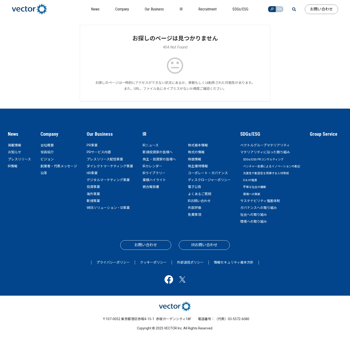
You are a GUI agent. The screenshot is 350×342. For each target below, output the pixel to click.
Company (49, 134)
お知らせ (14, 152)
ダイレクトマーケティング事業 (110, 166)
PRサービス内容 (99, 152)
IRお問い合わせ (199, 201)
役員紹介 (47, 152)
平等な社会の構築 (254, 187)
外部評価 (194, 208)
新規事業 (93, 201)
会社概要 (47, 145)
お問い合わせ (321, 9)
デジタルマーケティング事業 (108, 180)
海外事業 (93, 194)
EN (280, 9)
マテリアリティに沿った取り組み (265, 152)
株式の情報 (196, 152)
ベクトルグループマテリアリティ (265, 145)
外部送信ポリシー (190, 262)
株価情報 (194, 159)
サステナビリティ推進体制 (260, 201)
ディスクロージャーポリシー (209, 180)
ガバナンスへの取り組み (258, 208)
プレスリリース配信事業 (105, 159)
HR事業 (92, 173)
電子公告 (194, 187)
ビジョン (47, 159)
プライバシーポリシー (113, 262)
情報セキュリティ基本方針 (234, 262)
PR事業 (92, 145)
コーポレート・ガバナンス (208, 173)
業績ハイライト (154, 180)
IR (144, 134)
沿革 (43, 173)
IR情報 (12, 166)
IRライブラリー (154, 173)
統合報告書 (151, 187)
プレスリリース (19, 159)
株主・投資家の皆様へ (159, 159)
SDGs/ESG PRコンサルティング (263, 159)
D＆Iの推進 (250, 180)
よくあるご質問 (199, 194)
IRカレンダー (152, 166)
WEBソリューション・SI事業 (108, 208)
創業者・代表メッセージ (58, 166)
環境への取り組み (253, 221)
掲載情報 (14, 145)
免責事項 (194, 215)
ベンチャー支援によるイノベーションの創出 (271, 166)
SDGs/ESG (250, 134)
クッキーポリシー (153, 262)
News (13, 134)
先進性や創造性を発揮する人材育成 (266, 173)
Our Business (100, 134)
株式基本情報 (198, 145)
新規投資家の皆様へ (158, 152)
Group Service (323, 134)
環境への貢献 (251, 194)
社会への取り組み (253, 215)
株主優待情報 (198, 166)
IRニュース (151, 145)
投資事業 (93, 187)
